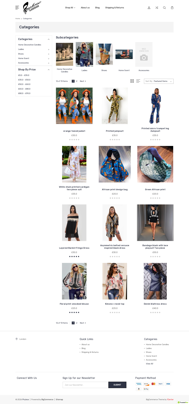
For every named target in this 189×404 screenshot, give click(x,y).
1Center (170, 399)
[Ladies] (84, 54)
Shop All (69, 7)
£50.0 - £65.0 (24, 84)
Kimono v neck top (114, 304)
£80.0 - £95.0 (24, 93)
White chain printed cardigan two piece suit (74, 188)
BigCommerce (47, 399)
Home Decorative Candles (29, 45)
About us (85, 7)
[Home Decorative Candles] (64, 54)
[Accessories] (143, 54)
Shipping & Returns (114, 7)
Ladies (21, 49)
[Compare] (156, 9)
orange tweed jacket (74, 131)
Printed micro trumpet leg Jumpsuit (155, 129)
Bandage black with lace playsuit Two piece (155, 246)
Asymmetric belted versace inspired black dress (114, 246)
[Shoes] (104, 54)
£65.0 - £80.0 (24, 89)
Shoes (21, 54)
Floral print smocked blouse (74, 304)
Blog (97, 7)
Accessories (23, 63)
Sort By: (149, 81)
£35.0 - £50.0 (24, 80)
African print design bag (115, 189)
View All (149, 364)
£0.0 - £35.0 (23, 75)
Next (82, 81)
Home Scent (23, 58)
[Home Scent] (124, 54)
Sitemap (59, 399)
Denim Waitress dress (155, 304)
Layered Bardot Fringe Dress (74, 248)
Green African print (155, 189)
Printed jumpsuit (115, 131)
